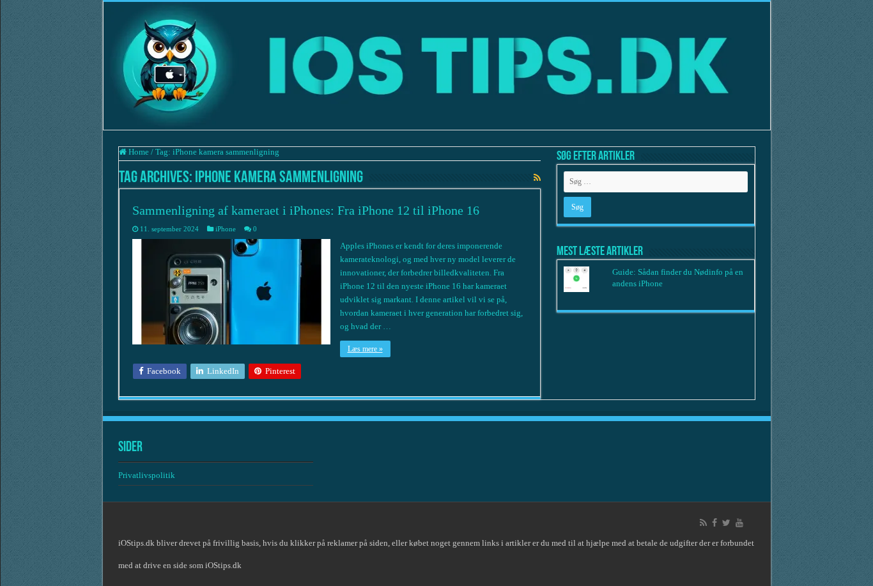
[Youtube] (739, 522)
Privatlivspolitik (147, 475)
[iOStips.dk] (437, 66)
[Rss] (703, 522)
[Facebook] (714, 522)
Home (138, 152)
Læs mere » (365, 348)
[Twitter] (726, 522)
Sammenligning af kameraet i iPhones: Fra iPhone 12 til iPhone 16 (305, 210)
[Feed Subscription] (537, 178)
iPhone (225, 229)
